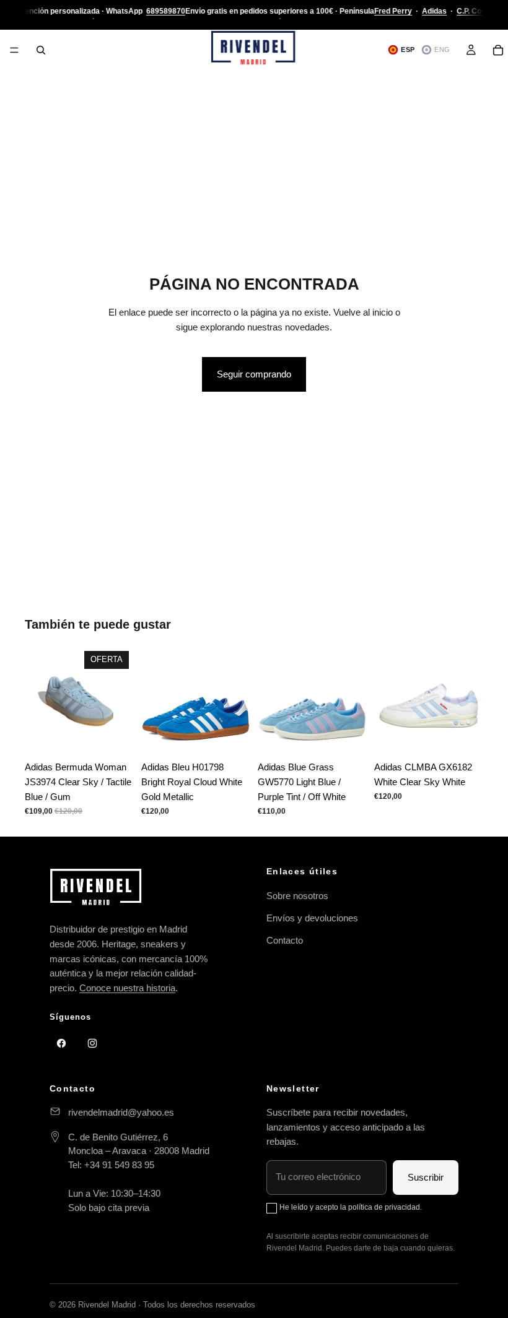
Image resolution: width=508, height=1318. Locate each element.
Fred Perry (393, 11)
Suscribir (426, 1177)
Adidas (434, 11)
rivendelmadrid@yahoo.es (121, 1112)
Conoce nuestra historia (127, 988)
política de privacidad (384, 1207)
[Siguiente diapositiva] (120, 700)
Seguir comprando (254, 374)
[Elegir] (114, 736)
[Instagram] (92, 1043)
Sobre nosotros (297, 895)
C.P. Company (481, 11)
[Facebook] (61, 1043)
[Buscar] (41, 50)
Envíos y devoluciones (312, 918)
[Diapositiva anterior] (38, 700)
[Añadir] (464, 736)
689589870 (165, 11)
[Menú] (14, 50)
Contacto (284, 940)
